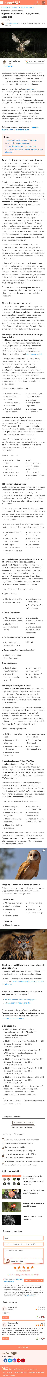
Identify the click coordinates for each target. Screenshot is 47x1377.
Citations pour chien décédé (15, 1147)
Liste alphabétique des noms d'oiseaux (18, 1157)
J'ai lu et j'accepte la (12, 1280)
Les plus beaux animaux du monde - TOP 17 (20, 1154)
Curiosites (14, 7)
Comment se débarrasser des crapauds (19, 1143)
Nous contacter (7, 1372)
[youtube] (19, 1360)
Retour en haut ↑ (23, 1347)
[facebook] (5, 1360)
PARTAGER (37, 4)
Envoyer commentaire (33, 1280)
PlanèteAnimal (5, 7)
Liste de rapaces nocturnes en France (22, 146)
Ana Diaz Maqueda (12, 23)
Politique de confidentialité (36, 1372)
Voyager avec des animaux (23, 1122)
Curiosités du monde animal (26, 7)
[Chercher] (44, 3)
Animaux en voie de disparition (23, 1127)
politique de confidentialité (12, 1280)
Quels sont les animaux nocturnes (32, 1218)
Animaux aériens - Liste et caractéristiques (33, 1205)
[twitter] (10, 1360)
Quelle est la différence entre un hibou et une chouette (23, 983)
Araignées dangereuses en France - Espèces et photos (24, 1161)
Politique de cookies (9, 1375)
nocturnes (30, 89)
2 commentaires (5, 20)
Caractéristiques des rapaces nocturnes (22, 140)
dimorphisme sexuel (34, 354)
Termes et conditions (20, 1372)
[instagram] (14, 1360)
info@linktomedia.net (30, 1296)
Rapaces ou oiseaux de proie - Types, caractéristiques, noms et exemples (33, 1180)
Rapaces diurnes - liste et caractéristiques (20, 129)
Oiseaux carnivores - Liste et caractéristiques (33, 1191)
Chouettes (8, 66)
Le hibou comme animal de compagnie (20, 999)
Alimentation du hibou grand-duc (17, 1003)
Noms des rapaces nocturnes (19, 143)
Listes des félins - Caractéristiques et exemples (21, 1164)
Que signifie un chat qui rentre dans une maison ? (22, 1139)
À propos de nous (32, 1369)
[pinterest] (23, 1360)
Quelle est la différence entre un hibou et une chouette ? (24, 151)
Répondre (5, 1317)
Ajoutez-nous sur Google (36, 61)
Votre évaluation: (23, 1271)
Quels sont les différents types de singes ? (20, 1150)
